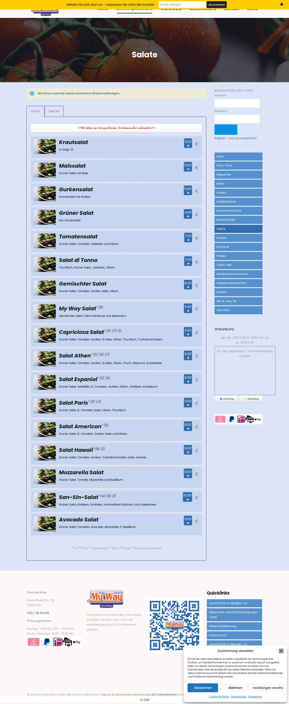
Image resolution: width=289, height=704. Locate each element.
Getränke (223, 310)
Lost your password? (243, 138)
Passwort (221, 111)
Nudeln (221, 193)
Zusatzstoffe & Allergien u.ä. (228, 603)
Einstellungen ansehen (268, 688)
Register (219, 138)
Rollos (220, 184)
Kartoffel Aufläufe (229, 211)
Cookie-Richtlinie (219, 696)
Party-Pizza (224, 165)
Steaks (221, 256)
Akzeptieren (203, 688)
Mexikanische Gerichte (232, 274)
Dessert (222, 292)
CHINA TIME (224, 265)
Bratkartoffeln (226, 220)
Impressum (255, 696)
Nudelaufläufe (226, 202)
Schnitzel (223, 247)
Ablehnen (235, 688)
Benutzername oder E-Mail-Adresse (234, 92)
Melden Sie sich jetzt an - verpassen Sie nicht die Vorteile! (111, 5)
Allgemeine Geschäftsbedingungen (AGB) (233, 614)
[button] (281, 651)
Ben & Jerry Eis (226, 301)
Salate (221, 229)
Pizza (220, 156)
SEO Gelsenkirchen (164, 695)
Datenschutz (238, 696)
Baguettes (224, 174)
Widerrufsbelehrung (222, 626)
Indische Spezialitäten (232, 283)
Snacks (221, 238)
